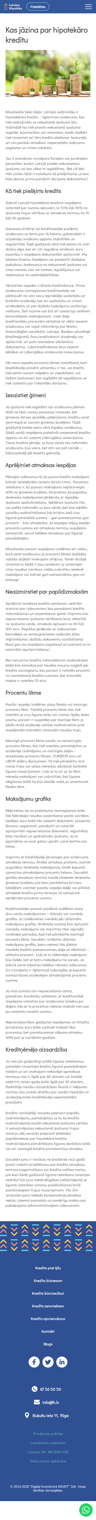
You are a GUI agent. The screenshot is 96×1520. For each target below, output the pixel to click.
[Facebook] (34, 1362)
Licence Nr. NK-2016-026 (48, 1451)
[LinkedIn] (61, 1362)
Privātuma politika (48, 1433)
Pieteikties (37, 6)
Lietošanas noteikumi (48, 1442)
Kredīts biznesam (48, 1280)
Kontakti (48, 1331)
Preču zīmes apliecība (48, 1460)
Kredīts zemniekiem (48, 1305)
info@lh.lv (50, 1402)
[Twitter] (48, 1362)
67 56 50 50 (50, 1389)
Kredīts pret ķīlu (48, 1267)
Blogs (48, 1343)
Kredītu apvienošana (48, 1318)
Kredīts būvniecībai (48, 1293)
